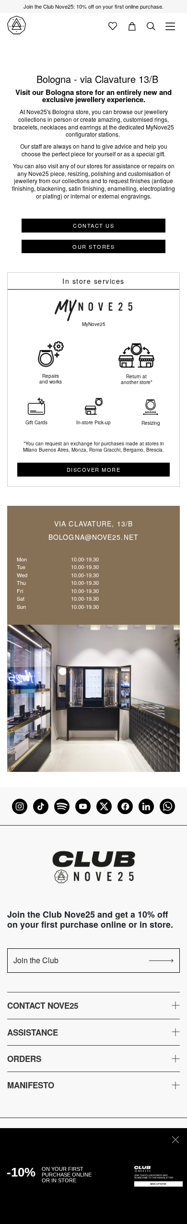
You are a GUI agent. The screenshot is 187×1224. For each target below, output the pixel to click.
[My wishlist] (112, 25)
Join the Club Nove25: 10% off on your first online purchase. (93, 6)
